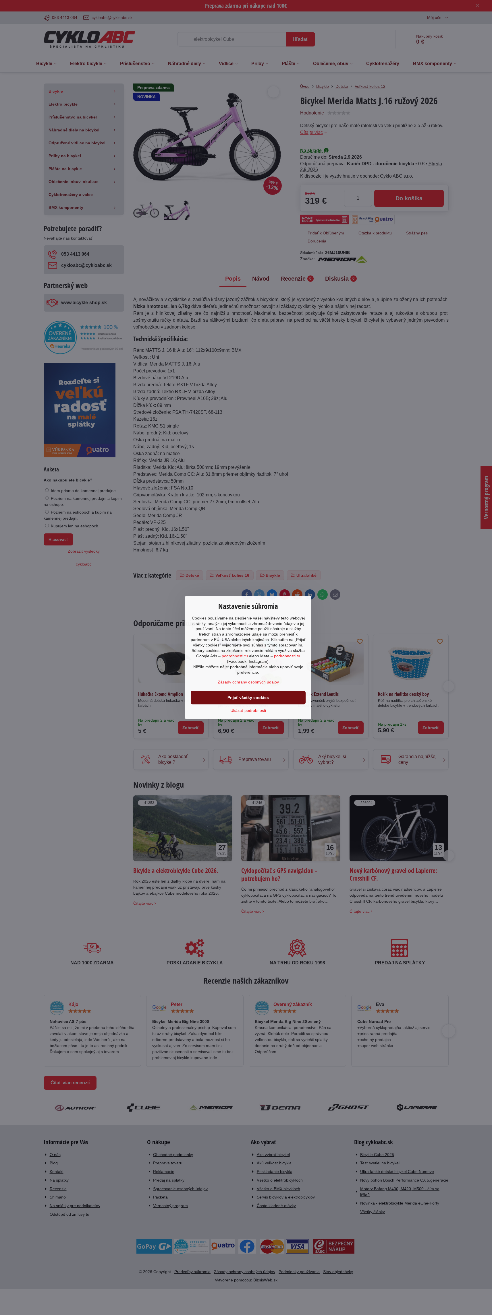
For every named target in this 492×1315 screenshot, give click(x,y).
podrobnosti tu (235, 656)
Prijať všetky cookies (248, 697)
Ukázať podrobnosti (248, 710)
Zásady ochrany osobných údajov (248, 682)
